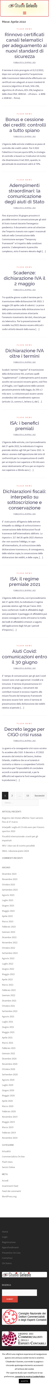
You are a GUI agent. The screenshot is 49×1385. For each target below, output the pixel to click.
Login (4, 1236)
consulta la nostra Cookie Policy (30, 1376)
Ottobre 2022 (8, 947)
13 (28, 795)
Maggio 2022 (8, 974)
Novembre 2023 (9, 879)
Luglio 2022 (7, 963)
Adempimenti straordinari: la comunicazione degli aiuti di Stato (24, 193)
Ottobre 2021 (8, 1005)
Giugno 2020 (8, 1090)
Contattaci (7, 1257)
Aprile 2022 (7, 979)
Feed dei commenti (11, 1191)
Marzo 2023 (7, 921)
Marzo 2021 (7, 1042)
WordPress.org (9, 1196)
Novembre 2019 (9, 1116)
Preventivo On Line (11, 1252)
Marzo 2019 (7, 1127)
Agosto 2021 (8, 1016)
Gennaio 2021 (8, 1053)
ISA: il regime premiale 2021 (24, 581)
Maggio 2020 (8, 1095)
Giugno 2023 (8, 905)
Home (5, 1231)
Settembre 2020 (10, 1074)
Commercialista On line (13, 1156)
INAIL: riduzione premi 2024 (15, 850)
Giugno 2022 (8, 968)
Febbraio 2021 (9, 1048)
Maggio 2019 (8, 1121)
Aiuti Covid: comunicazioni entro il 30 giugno (24, 656)
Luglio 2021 (7, 1021)
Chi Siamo (7, 1263)
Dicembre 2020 (9, 1058)
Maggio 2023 (8, 910)
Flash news (24, 29)
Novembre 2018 (9, 1137)
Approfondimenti (10, 1247)
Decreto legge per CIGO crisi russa (24, 731)
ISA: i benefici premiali (24, 425)
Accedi (5, 1180)
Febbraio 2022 (9, 990)
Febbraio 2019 (9, 1132)
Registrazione (9, 1242)
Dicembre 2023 (9, 873)
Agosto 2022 (8, 958)
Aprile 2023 (7, 916)
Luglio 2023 (7, 900)
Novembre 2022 (9, 942)
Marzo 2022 (7, 984)
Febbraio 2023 (9, 926)
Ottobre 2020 (8, 1069)
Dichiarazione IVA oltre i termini (24, 353)
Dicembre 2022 (9, 937)
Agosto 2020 (8, 1079)
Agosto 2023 (8, 895)
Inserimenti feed (10, 1185)
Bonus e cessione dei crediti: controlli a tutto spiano (24, 125)
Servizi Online (8, 1167)
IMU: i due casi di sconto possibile (18, 845)
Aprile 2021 (7, 1037)
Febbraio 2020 (9, 1111)
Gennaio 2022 (8, 995)
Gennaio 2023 (8, 931)
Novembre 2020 (9, 1063)
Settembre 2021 (10, 1011)
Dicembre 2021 (9, 1000)
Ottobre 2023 (8, 884)
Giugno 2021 (8, 1026)
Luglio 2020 (7, 1084)
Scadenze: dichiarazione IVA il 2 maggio (24, 278)
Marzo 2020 (7, 1106)
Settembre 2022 (10, 953)
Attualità (6, 1151)
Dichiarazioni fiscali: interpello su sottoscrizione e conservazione (24, 499)
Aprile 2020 (7, 1100)
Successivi (39, 795)
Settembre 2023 (10, 889)
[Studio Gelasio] (24, 5)
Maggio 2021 (8, 1032)
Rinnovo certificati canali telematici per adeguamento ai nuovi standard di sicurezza (24, 45)
